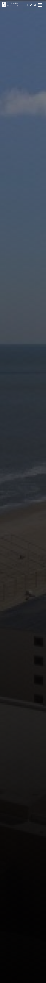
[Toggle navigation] (40, 4)
